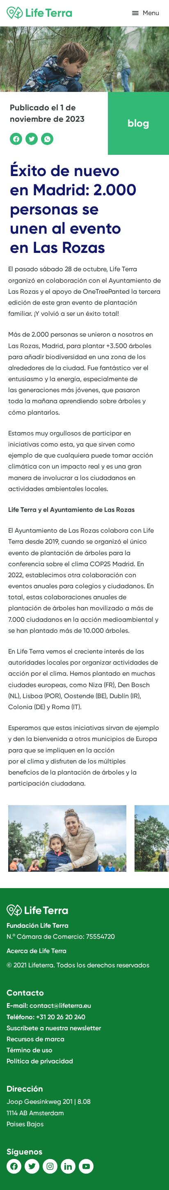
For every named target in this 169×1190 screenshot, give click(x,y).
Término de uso (30, 1050)
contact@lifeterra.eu (60, 1005)
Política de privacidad (40, 1061)
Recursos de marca (35, 1039)
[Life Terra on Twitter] (32, 1166)
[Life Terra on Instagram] (50, 1166)
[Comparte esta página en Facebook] (15, 138)
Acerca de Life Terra (36, 951)
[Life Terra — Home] (39, 13)
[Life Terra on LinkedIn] (68, 1166)
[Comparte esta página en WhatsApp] (46, 138)
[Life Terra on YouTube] (86, 1166)
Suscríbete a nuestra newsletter (54, 1028)
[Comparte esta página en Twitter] (30, 138)
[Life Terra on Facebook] (14, 1166)
